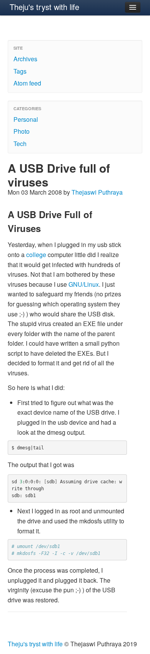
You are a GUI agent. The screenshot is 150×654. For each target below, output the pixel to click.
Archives (25, 58)
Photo (21, 131)
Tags (20, 71)
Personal (25, 119)
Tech (20, 143)
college (36, 254)
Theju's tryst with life (44, 6)
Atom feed (27, 83)
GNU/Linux (83, 284)
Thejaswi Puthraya (97, 192)
